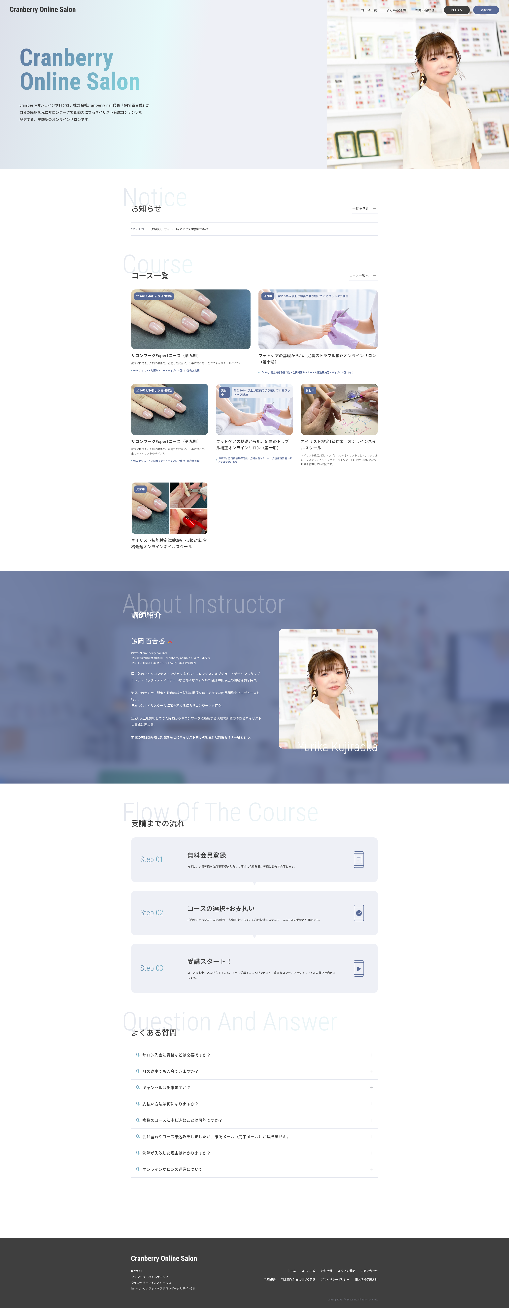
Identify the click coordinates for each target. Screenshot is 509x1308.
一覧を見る (360, 208)
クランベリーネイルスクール (149, 1283)
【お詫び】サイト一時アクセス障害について (179, 229)
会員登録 (486, 10)
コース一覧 (369, 10)
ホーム (291, 1271)
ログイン (456, 10)
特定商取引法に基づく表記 (298, 1279)
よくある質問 (396, 10)
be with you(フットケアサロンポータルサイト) (161, 1288)
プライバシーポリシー (335, 1279)
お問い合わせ (425, 10)
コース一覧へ (359, 275)
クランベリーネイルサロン (148, 1277)
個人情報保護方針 (366, 1279)
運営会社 (326, 1271)
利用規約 (270, 1279)
